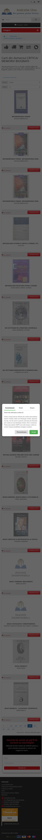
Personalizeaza (21, 432)
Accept (34, 432)
